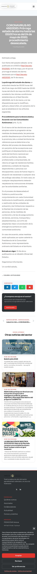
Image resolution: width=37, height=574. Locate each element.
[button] (34, 528)
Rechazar (18, 561)
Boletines (18, 22)
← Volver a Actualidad (11, 275)
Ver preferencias (18, 566)
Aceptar (18, 556)
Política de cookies (10, 571)
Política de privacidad (25, 571)
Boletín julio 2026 (11, 359)
